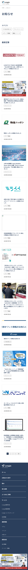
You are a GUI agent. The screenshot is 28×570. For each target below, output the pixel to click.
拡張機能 (4, 517)
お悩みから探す (6, 478)
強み (3, 483)
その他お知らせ (7, 29)
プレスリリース (18, 29)
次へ (19, 453)
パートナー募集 (5, 548)
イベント (4, 530)
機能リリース (16, 33)
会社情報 (4, 544)
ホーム (4, 472)
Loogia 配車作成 (6, 505)
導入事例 (4, 489)
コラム (3, 526)
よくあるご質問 (6, 494)
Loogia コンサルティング (8, 513)
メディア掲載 (6, 33)
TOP (3, 8)
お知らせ (4, 534)
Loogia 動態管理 (6, 509)
